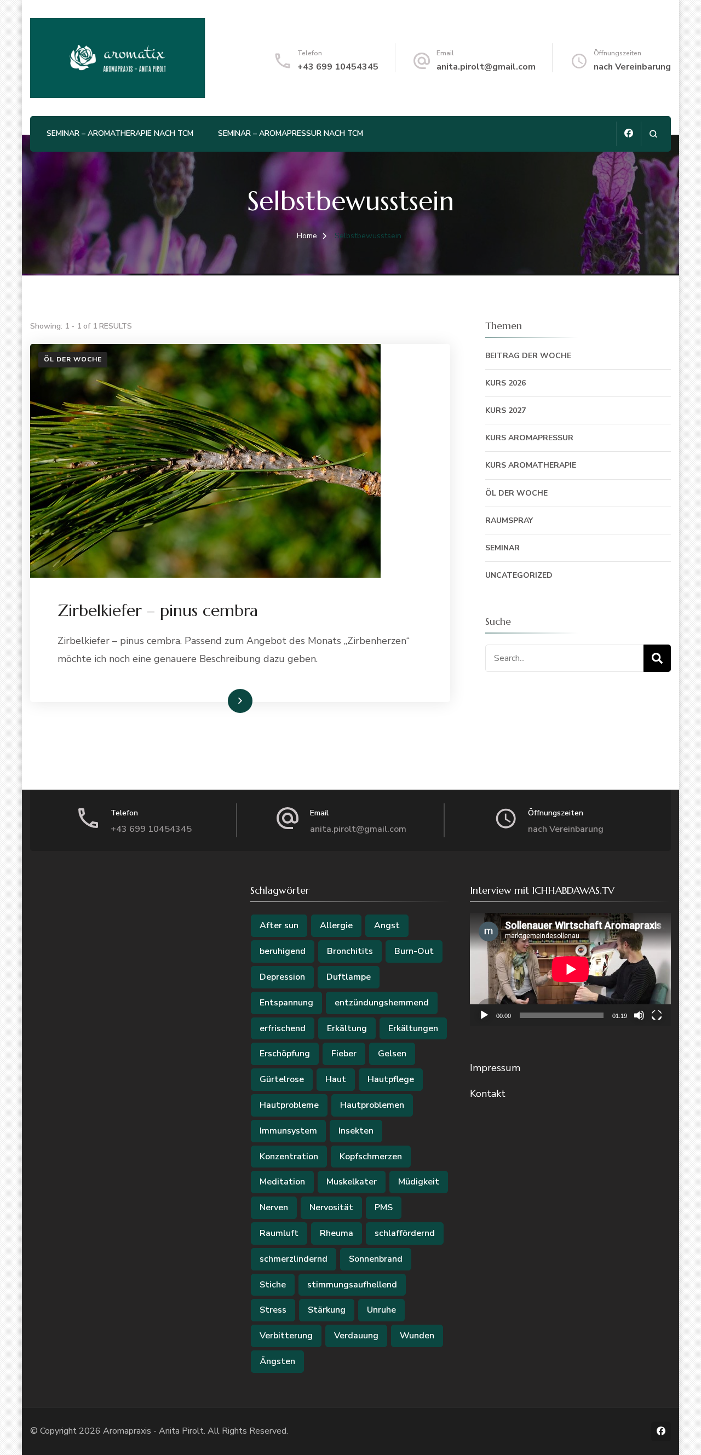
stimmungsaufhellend (352, 1285)
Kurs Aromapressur (529, 438)
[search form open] (653, 134)
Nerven (274, 1207)
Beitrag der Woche (528, 355)
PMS (384, 1207)
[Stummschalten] (639, 1015)
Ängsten (277, 1361)
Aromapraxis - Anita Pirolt (153, 1431)
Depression (282, 977)
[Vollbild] (656, 1015)
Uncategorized (519, 575)
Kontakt (487, 1093)
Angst (387, 925)
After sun (279, 925)
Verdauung (356, 1336)
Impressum (495, 1067)
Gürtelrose (282, 1079)
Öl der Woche (73, 359)
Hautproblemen (372, 1105)
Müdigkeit (418, 1182)
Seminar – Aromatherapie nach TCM (120, 133)
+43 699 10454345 (337, 67)
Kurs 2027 (505, 410)
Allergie (336, 925)
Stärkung (327, 1310)
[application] (570, 969)
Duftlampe (348, 977)
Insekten (356, 1131)
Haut (335, 1079)
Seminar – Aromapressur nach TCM (290, 133)
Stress (273, 1310)
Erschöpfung (285, 1054)
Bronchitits (350, 951)
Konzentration (289, 1157)
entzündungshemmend (382, 1003)
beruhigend (283, 951)
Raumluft (279, 1233)
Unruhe (381, 1310)
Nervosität (331, 1207)
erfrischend (283, 1028)
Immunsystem (288, 1131)
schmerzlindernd (293, 1259)
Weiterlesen (221, 700)
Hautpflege (390, 1079)
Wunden (417, 1336)
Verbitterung (286, 1336)
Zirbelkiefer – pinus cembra (158, 610)
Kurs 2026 (505, 383)
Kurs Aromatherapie (530, 465)
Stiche (273, 1285)
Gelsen (392, 1054)
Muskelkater (351, 1182)
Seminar (502, 548)
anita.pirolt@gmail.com (486, 67)
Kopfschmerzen (371, 1157)
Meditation (282, 1182)
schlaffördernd (405, 1233)
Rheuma (336, 1233)
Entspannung (286, 1003)
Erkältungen (413, 1028)
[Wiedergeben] (484, 1015)
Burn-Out (414, 951)
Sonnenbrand (376, 1259)
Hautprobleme (289, 1105)
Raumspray (509, 520)
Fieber (344, 1054)
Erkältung (347, 1028)
